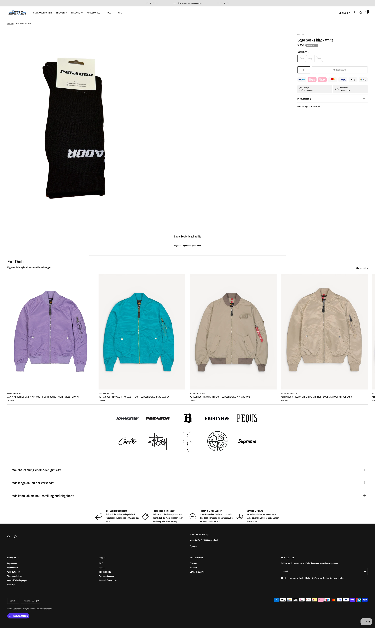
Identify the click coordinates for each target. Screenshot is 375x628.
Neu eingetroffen (42, 12)
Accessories (93, 12)
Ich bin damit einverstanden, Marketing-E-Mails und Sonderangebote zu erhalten (314, 578)
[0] (365, 12)
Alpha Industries (15, 393)
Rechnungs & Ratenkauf (308, 106)
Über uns (193, 563)
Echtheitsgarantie (197, 571)
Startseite (10, 23)
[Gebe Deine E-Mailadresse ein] (365, 571)
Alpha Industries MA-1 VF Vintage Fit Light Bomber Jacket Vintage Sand (316, 396)
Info (120, 12)
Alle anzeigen (362, 268)
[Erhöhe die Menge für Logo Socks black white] (308, 70)
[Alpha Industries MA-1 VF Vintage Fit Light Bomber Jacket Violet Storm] (50, 331)
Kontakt (102, 567)
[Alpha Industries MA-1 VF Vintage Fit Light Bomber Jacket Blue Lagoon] (142, 331)
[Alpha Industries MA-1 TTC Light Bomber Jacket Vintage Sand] (233, 331)
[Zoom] (141, 40)
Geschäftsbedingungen (17, 580)
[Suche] (360, 12)
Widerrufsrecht (13, 571)
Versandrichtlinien (14, 576)
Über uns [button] (193, 546)
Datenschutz (12, 567)
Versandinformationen (108, 580)
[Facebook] (10, 536)
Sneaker (60, 12)
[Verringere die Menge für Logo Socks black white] (300, 70)
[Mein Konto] (355, 12)
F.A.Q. (101, 563)
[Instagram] (17, 536)
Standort (193, 567)
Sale (108, 12)
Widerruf (11, 584)
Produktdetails (304, 98)
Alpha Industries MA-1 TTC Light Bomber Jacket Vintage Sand (220, 396)
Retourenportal (105, 571)
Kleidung (75, 12)
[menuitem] (42, 13)
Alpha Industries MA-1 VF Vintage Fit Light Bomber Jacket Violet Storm (43, 396)
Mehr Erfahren (196, 558)
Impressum (12, 563)
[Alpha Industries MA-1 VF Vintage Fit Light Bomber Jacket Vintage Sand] (324, 331)
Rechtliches (13, 558)
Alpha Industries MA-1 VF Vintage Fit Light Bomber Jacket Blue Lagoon (134, 396)
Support (102, 558)
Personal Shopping (106, 576)
